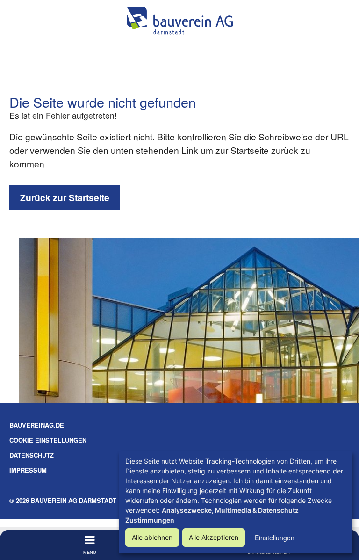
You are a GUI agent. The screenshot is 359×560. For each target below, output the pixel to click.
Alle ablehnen (152, 537)
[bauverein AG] (179, 21)
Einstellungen (274, 537)
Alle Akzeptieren (213, 537)
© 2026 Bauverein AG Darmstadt (62, 500)
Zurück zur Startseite (64, 197)
